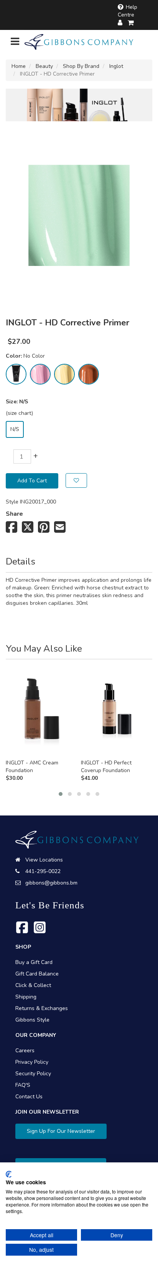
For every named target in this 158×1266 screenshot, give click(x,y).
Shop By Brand (81, 66)
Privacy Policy (31, 1062)
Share (14, 514)
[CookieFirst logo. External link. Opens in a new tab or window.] (9, 1174)
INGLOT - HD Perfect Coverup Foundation (106, 766)
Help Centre (127, 10)
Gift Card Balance (37, 973)
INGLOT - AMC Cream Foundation (32, 766)
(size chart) (19, 413)
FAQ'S (22, 1085)
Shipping (25, 996)
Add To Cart (32, 480)
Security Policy (33, 1073)
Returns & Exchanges (41, 1008)
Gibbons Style (32, 1019)
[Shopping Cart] (131, 22)
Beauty (44, 66)
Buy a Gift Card (34, 962)
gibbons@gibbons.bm (51, 882)
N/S (14, 429)
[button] (60, 794)
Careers (25, 1050)
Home (19, 66)
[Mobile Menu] (15, 43)
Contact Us (29, 1096)
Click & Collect (33, 985)
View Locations (44, 859)
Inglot (116, 66)
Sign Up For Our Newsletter (61, 1131)
